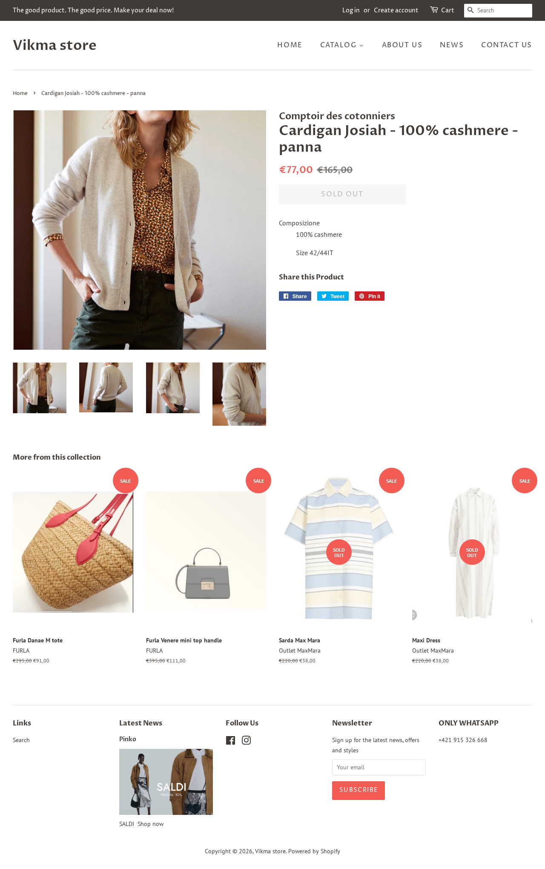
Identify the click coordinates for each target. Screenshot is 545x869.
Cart (447, 10)
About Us (402, 45)
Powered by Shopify (314, 851)
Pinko (127, 739)
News (452, 45)
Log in (351, 10)
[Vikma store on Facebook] (230, 742)
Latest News (140, 723)
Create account (396, 10)
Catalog (339, 45)
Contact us (506, 45)
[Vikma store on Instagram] (246, 742)
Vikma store (55, 45)
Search (21, 740)
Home (289, 45)
